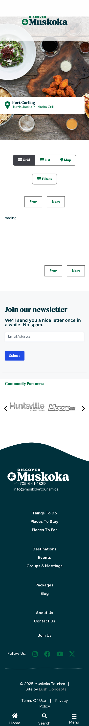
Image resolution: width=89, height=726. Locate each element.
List (47, 160)
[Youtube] (60, 654)
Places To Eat (44, 529)
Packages (44, 585)
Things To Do (44, 513)
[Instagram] (35, 654)
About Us (44, 612)
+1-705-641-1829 (30, 483)
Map (67, 160)
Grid (26, 160)
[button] (44, 715)
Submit (14, 356)
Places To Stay (44, 521)
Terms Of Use (33, 700)
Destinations (44, 549)
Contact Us (44, 621)
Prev (33, 201)
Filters (46, 179)
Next (56, 201)
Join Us (44, 635)
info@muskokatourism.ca (36, 489)
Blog (45, 593)
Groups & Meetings (44, 565)
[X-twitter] (72, 654)
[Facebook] (47, 654)
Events (44, 557)
